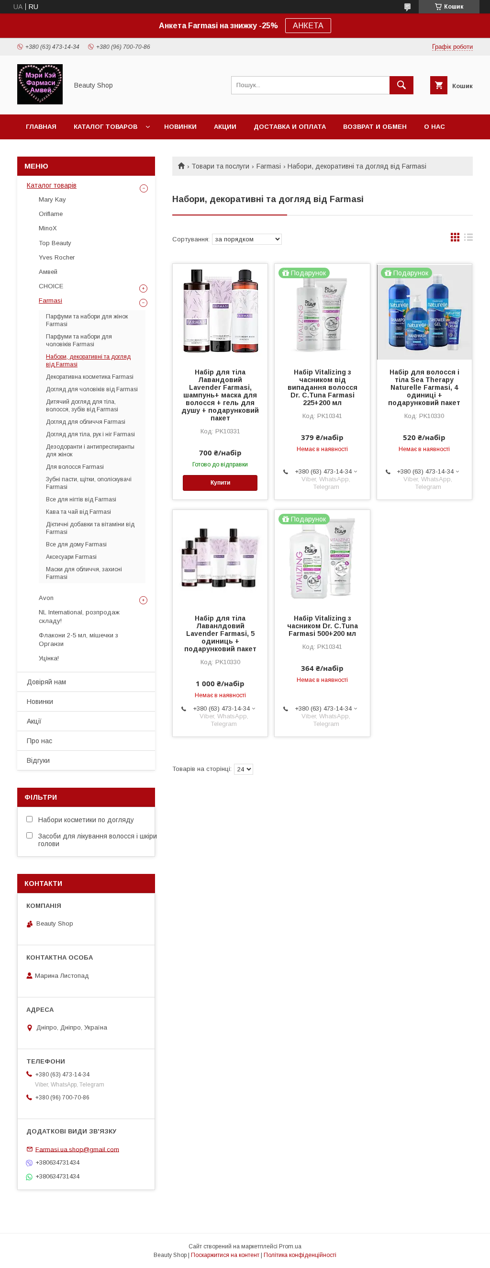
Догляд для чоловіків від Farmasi (92, 389)
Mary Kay (52, 199)
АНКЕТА (308, 26)
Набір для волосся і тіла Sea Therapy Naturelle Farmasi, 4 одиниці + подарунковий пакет (424, 387)
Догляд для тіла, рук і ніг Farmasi (90, 434)
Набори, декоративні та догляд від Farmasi (88, 360)
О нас (434, 126)
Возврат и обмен (375, 126)
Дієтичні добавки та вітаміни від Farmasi (90, 528)
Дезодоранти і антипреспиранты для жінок (90, 450)
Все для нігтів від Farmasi (81, 499)
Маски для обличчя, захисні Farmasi (84, 573)
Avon (46, 597)
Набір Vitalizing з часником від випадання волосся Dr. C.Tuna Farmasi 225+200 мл (322, 387)
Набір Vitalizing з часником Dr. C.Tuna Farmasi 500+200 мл (322, 625)
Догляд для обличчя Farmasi (85, 422)
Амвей (48, 271)
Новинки (180, 126)
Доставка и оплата (290, 126)
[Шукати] (401, 85)
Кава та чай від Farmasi (78, 512)
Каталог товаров (105, 126)
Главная (41, 126)
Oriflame (51, 213)
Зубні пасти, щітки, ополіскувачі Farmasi (89, 483)
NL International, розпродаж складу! (79, 616)
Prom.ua (290, 1246)
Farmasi (268, 166)
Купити (220, 482)
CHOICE (51, 286)
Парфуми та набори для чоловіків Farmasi (79, 340)
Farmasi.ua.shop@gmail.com (77, 1149)
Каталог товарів (52, 185)
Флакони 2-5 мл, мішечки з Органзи (78, 639)
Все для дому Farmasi (76, 544)
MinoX (48, 228)
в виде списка (468, 239)
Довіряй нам (46, 682)
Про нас (39, 741)
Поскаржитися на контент (225, 1255)
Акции (225, 126)
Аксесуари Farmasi (71, 557)
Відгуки (38, 760)
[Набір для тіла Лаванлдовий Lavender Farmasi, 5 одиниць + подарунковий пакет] (220, 558)
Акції (34, 721)
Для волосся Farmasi (75, 467)
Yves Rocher (57, 257)
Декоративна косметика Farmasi (90, 377)
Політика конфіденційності (300, 1255)
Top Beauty (55, 243)
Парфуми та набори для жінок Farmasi (87, 320)
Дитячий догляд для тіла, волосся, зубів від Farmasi (82, 405)
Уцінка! (49, 658)
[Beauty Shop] (40, 102)
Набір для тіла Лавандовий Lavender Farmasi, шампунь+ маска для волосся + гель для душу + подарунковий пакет (220, 395)
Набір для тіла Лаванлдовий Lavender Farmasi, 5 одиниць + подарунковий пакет (220, 633)
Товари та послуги (220, 166)
